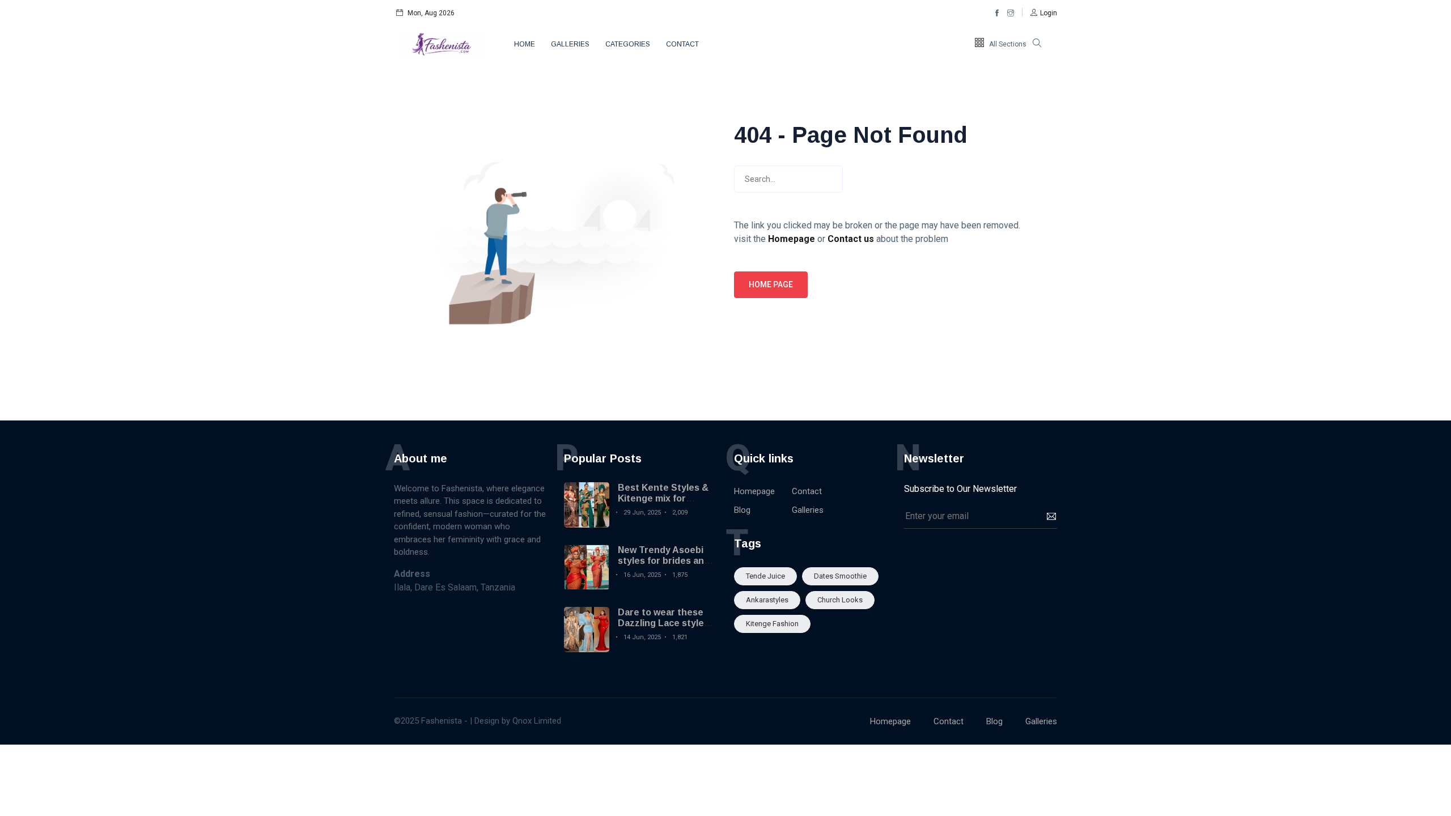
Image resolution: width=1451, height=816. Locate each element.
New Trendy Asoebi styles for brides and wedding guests (664, 560)
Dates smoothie (840, 576)
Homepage (754, 491)
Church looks (840, 600)
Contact (682, 44)
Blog (742, 510)
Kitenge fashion (772, 623)
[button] (1043, 13)
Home (524, 44)
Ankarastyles (767, 600)
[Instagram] (1010, 13)
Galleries (570, 44)
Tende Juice (765, 576)
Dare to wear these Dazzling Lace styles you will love (663, 623)
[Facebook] (997, 13)
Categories (627, 44)
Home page (771, 284)
